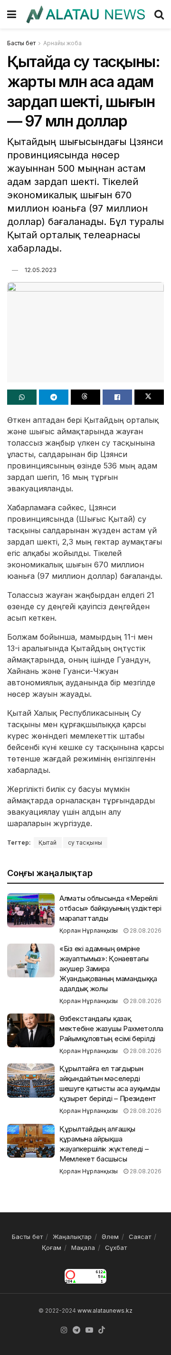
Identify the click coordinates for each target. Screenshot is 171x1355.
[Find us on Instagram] (64, 1330)
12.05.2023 (41, 269)
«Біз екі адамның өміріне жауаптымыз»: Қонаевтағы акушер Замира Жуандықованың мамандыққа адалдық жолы (108, 968)
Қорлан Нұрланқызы (88, 930)
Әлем (110, 1236)
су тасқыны (85, 842)
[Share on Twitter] (149, 397)
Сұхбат (116, 1247)
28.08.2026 (145, 930)
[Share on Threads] (85, 397)
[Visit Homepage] (85, 14)
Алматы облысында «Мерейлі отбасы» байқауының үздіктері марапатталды (110, 908)
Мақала (83, 1247)
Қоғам (51, 1247)
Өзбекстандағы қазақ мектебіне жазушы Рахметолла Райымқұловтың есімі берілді (111, 1028)
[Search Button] (159, 14)
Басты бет (21, 43)
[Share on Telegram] (53, 397)
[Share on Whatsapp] (22, 397)
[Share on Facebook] (117, 397)
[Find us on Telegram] (76, 1330)
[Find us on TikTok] (101, 1330)
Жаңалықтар (72, 1236)
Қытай (47, 842)
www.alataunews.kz (105, 1310)
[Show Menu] (11, 14)
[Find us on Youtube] (89, 1330)
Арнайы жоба (62, 43)
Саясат (140, 1236)
